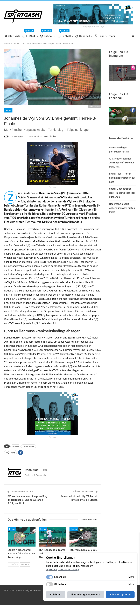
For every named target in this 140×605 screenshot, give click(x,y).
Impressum (51, 569)
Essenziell (60, 577)
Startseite (14, 36)
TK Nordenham (28, 446)
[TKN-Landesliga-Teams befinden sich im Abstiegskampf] (52, 537)
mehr (112, 36)
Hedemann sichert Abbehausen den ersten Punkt (122, 208)
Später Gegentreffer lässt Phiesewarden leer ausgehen (122, 192)
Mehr (131, 577)
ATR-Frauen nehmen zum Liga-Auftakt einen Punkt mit (122, 162)
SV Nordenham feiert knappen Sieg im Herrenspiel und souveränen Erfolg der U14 (27, 500)
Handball (84, 36)
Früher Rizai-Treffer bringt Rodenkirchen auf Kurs (122, 177)
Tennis (102, 36)
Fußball (30, 35)
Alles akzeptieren (120, 594)
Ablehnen (55, 594)
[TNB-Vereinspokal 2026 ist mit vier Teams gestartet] (83, 537)
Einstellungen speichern (85, 594)
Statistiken (60, 584)
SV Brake (15, 446)
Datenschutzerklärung (68, 569)
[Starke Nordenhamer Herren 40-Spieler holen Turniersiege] (22, 537)
